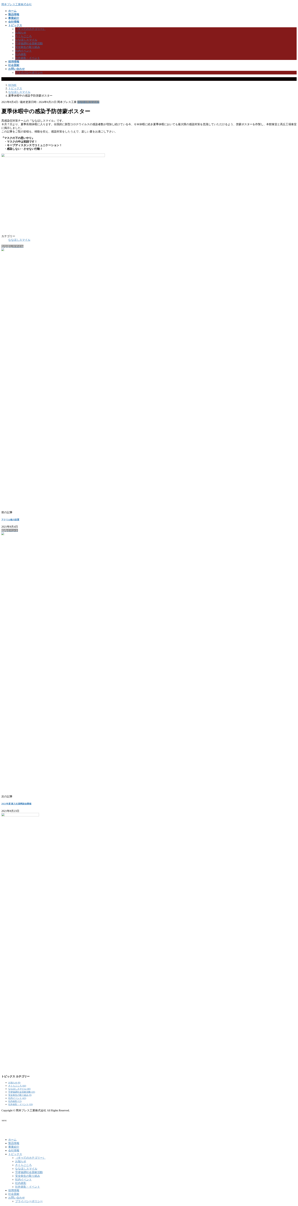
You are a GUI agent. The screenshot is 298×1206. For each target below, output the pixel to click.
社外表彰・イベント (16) (20, 1104)
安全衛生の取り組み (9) (20, 1095)
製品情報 (13, 1143)
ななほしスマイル (26, 39)
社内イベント (23, 50)
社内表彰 (20, 54)
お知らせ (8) (14, 1082)
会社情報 (13, 1150)
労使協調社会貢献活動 (29, 43)
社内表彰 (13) (15, 1101)
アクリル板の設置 (10, 519)
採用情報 (13, 1190)
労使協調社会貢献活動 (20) (21, 1092)
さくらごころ (23, 36)
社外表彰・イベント (27, 57)
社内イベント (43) (17, 1098)
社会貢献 (13, 1194)
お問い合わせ (16, 1197)
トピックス (15, 1154)
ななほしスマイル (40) (19, 1089)
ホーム (12, 1139)
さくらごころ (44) (17, 1085)
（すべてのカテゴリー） (30, 28)
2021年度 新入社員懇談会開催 (16, 803)
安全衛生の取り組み (27, 47)
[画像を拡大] (141, 158)
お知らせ (20, 32)
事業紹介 (13, 1146)
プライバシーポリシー (29, 72)
